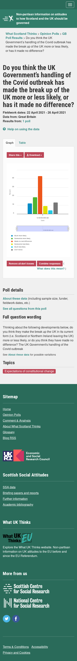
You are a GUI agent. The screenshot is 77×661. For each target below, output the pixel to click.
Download (34, 155)
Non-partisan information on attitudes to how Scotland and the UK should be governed (42, 18)
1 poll (26, 121)
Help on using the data (23, 129)
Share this (14, 155)
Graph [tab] (10, 142)
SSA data (9, 487)
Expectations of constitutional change (29, 371)
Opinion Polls (12, 414)
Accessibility (39, 647)
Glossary (9, 432)
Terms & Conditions (16, 647)
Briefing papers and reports (21, 493)
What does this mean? (51, 268)
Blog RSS (9, 438)
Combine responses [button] (50, 263)
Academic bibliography (18, 504)
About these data (15, 298)
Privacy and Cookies (16, 652)
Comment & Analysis (17, 420)
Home (7, 409)
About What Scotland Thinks (22, 426)
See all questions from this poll (24, 308)
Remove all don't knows (21, 263)
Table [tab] (22, 142)
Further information (15, 498)
